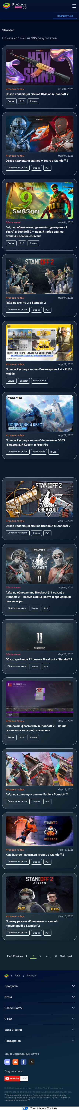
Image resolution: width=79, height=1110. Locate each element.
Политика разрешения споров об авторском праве (31, 1097)
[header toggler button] (74, 5)
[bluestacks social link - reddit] (15, 1062)
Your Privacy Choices (43, 1108)
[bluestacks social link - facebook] (23, 1062)
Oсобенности (13, 1008)
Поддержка (12, 1040)
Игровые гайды (15, 89)
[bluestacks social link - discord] (7, 1062)
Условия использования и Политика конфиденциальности (35, 1095)
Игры (8, 997)
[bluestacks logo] (14, 5)
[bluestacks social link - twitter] (32, 1062)
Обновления (13, 222)
